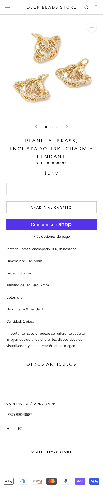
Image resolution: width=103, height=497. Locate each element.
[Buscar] (86, 7)
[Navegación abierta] (7, 7)
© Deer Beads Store (51, 451)
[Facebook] (8, 428)
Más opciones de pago (51, 236)
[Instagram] (20, 428)
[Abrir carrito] (96, 7)
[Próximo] (67, 126)
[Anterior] (36, 126)
